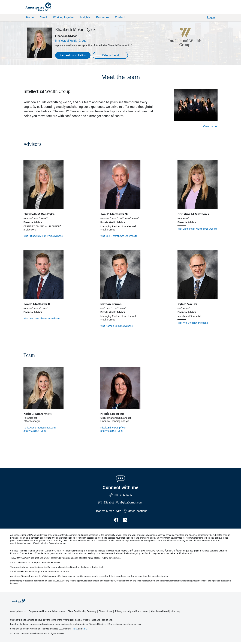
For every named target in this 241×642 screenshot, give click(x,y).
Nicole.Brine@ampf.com (113, 427)
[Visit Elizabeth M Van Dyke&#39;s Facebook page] (117, 520)
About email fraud (160, 611)
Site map (175, 611)
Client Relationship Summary (82, 611)
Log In (211, 17)
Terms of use (105, 611)
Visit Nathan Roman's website (116, 326)
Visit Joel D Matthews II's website (41, 318)
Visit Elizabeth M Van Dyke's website (43, 236)
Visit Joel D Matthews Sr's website (118, 236)
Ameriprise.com (18, 611)
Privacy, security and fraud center (131, 611)
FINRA (75, 629)
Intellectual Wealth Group (70, 40)
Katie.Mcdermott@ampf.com (39, 427)
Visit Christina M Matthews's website (197, 228)
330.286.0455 (123, 495)
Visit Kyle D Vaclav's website (192, 322)
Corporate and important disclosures (47, 611)
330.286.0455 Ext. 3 (34, 431)
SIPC (84, 629)
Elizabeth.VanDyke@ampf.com (123, 502)
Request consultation (73, 55)
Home (30, 17)
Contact (120, 17)
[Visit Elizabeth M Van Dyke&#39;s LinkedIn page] (125, 520)
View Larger (210, 126)
